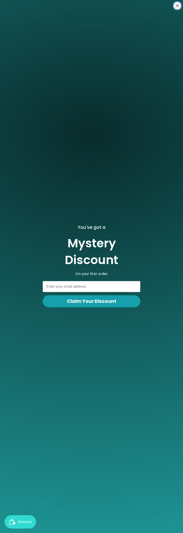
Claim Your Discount (91, 301)
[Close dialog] (177, 6)
